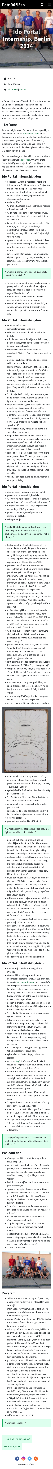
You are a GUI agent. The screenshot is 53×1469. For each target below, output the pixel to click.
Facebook (25, 159)
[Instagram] (23, 1458)
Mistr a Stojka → (12, 1446)
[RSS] (36, 1458)
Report (22, 89)
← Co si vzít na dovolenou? (17, 1438)
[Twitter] (30, 1458)
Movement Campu (25, 982)
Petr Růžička (13, 4)
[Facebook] (17, 1458)
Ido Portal (13, 89)
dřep (17, 1061)
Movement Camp (31, 133)
